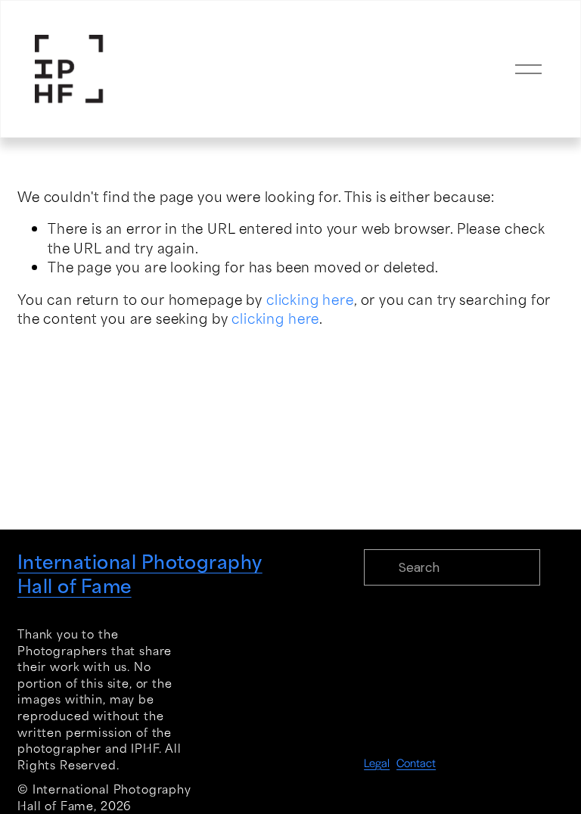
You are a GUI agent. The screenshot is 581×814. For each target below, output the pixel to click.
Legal (377, 762)
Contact (416, 762)
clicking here (310, 298)
